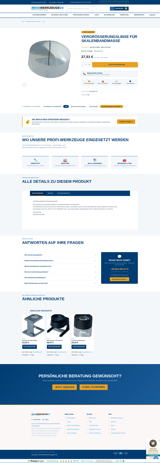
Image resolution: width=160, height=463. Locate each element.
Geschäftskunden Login (39, 452)
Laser (96, 15)
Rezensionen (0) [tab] (64, 193)
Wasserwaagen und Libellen (33, 21)
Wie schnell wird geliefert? (33, 255)
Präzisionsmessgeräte (81, 15)
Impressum (92, 418)
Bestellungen (71, 418)
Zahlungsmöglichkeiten (118, 433)
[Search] (112, 8)
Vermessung (124, 15)
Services (113, 421)
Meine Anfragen (72, 433)
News (112, 425)
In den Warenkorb (117, 64)
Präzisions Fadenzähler (29, 340)
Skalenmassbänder (39, 15)
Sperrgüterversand (94, 429)
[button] (114, 2)
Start (23, 21)
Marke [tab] (50, 193)
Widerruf (52, 452)
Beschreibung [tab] (38, 193)
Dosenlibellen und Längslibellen (52, 106)
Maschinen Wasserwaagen (78, 106)
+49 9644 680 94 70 (119, 269)
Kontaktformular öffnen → (119, 279)
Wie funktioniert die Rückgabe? (35, 277)
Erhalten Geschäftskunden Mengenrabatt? (38, 260)
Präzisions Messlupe (78, 340)
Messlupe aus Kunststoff (55, 340)
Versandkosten (37, 352)
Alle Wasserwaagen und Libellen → (111, 106)
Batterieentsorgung (117, 418)
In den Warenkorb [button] (30, 346)
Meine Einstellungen (73, 429)
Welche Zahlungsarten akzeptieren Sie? (37, 266)
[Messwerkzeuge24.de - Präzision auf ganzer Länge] (47, 8)
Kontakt (152, 15)
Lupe (43, 21)
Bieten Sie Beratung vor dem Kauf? (36, 283)
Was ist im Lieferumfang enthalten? (36, 272)
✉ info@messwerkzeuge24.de (119, 275)
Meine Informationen (73, 425)
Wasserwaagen (109, 15)
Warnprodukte (139, 15)
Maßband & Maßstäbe (59, 15)
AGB (90, 421)
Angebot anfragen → (126, 121)
